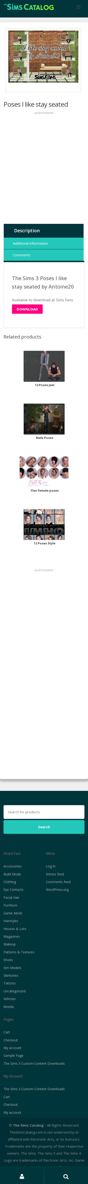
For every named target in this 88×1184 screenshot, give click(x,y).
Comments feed (58, 882)
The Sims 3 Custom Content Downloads (34, 1063)
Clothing (10, 882)
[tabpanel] (43, 57)
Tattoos (10, 983)
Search (44, 827)
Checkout (11, 1040)
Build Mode (12, 874)
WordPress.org (57, 889)
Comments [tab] (22, 255)
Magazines (12, 936)
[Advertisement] (44, 169)
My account (12, 1048)
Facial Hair (11, 897)
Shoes (8, 960)
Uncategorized (15, 991)
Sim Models (12, 968)
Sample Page (13, 1055)
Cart (7, 1032)
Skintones (11, 975)
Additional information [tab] (30, 243)
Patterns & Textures (19, 952)
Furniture (10, 905)
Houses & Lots (15, 929)
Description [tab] (27, 231)
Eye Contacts (13, 889)
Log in (50, 866)
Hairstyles (11, 921)
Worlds (9, 1006)
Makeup (10, 944)
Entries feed (55, 874)
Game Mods (13, 913)
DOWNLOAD (27, 309)
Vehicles (10, 999)
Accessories (13, 866)
